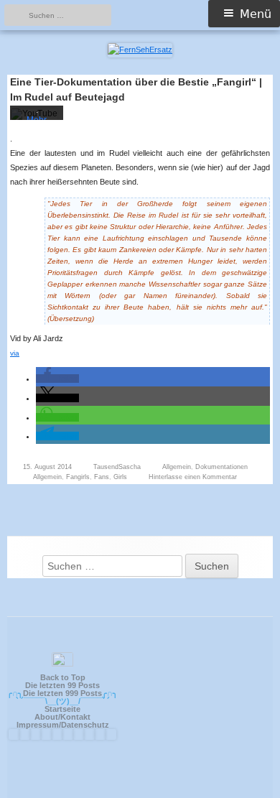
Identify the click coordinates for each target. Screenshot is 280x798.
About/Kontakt (62, 717)
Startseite (62, 709)
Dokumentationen (221, 466)
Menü (255, 14)
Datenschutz (85, 724)
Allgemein (176, 466)
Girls (120, 477)
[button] (57, 378)
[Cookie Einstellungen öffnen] (254, 781)
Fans (101, 477)
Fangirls (78, 477)
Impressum (38, 724)
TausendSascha (117, 466)
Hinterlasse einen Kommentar (193, 477)
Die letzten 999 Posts (62, 693)
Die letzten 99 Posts (62, 685)
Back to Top (62, 677)
